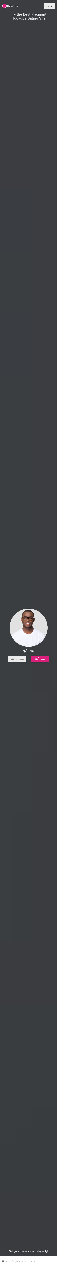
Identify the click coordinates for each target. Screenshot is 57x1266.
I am (31, 651)
